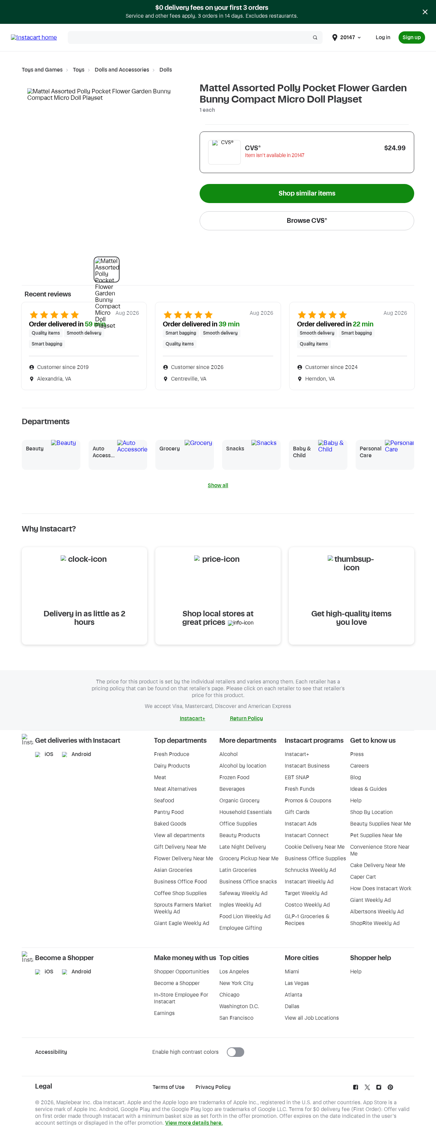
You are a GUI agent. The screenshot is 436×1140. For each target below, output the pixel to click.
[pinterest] (390, 1089)
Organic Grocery (239, 800)
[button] (107, 269)
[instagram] (378, 1089)
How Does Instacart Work (380, 888)
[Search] (315, 37)
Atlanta (293, 994)
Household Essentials (245, 812)
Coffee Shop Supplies (180, 893)
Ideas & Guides (368, 789)
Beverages (232, 789)
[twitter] (367, 1089)
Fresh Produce (171, 754)
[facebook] (355, 1089)
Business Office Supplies (315, 858)
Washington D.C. (239, 1006)
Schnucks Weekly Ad (310, 870)
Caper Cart (363, 877)
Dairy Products (172, 766)
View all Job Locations (312, 1018)
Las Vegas (297, 983)
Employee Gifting (240, 928)
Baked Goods (170, 823)
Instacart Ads (301, 823)
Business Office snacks (248, 881)
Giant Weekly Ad (370, 900)
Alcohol (228, 754)
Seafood (164, 800)
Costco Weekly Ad (307, 905)
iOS (49, 754)
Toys (78, 69)
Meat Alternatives (175, 789)
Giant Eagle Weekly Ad (181, 923)
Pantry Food (169, 812)
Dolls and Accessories (122, 69)
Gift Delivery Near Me (180, 847)
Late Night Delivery (242, 847)
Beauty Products (239, 835)
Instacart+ (297, 754)
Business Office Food (180, 881)
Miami (292, 971)
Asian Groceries (173, 870)
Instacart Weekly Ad (309, 881)
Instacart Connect (307, 835)
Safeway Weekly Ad (243, 893)
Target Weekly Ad (306, 893)
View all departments (179, 835)
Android (81, 754)
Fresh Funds (300, 789)
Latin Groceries (237, 870)
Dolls (165, 69)
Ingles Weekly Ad (240, 905)
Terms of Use (169, 1087)
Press (357, 754)
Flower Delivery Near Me (183, 858)
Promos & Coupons (308, 800)
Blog (355, 777)
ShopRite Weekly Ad (375, 923)
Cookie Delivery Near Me (315, 847)
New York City (236, 983)
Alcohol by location (242, 766)
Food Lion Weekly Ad (244, 916)
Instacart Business (307, 766)
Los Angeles (234, 971)
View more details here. (194, 1123)
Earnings (164, 1013)
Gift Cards (297, 812)
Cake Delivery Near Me (377, 865)
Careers (359, 766)
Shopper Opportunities (181, 971)
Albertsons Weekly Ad (377, 911)
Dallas (292, 1006)
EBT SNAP (297, 777)
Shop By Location (371, 812)
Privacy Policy (213, 1087)
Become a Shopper (177, 983)
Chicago (229, 994)
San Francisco (236, 1018)
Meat (160, 777)
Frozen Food (234, 777)
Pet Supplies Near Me (376, 835)
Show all (218, 485)
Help (355, 800)
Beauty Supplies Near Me (380, 823)
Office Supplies (238, 823)
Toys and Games (42, 69)
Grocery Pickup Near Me (249, 858)
